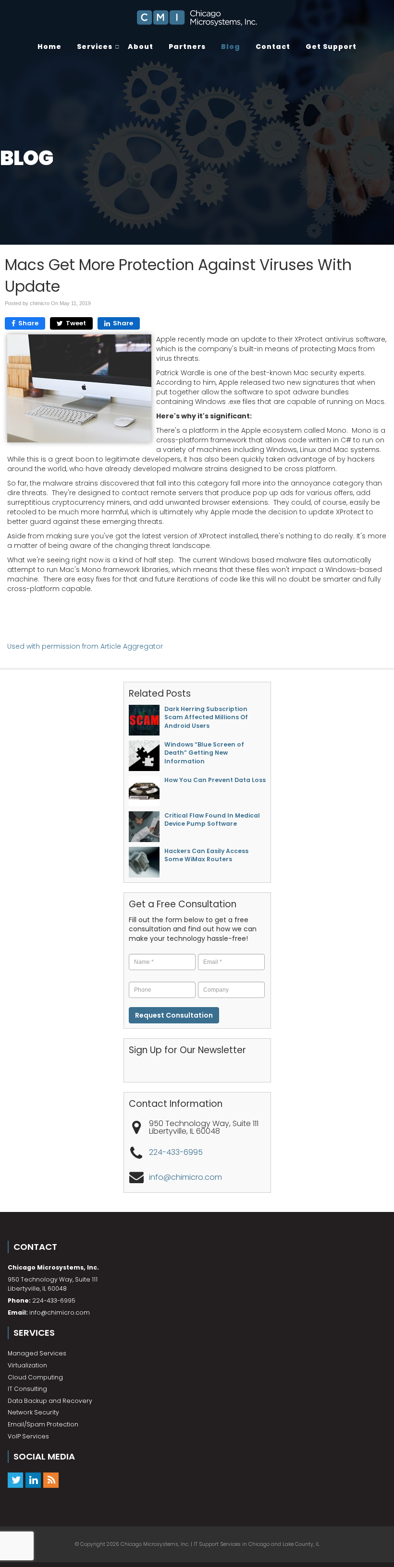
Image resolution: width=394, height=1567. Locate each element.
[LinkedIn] (33, 1480)
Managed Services (37, 1353)
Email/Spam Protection (43, 1424)
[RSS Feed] (51, 1480)
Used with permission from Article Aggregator (85, 646)
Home (49, 46)
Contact (273, 46)
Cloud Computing (35, 1377)
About (140, 46)
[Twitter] (15, 1480)
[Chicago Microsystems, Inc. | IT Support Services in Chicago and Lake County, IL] (197, 18)
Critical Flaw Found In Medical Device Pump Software (212, 819)
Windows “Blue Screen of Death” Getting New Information (204, 752)
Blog (230, 46)
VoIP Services (28, 1436)
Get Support (331, 46)
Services (94, 46)
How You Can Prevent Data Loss (215, 780)
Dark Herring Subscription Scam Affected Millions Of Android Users (206, 717)
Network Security (33, 1412)
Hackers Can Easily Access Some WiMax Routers (206, 855)
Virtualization (27, 1365)
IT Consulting (27, 1389)
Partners (187, 46)
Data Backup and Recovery (50, 1401)
